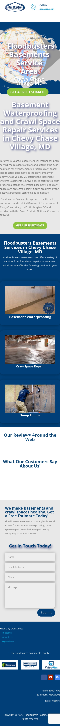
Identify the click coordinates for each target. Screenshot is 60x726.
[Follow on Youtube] (50, 677)
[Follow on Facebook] (44, 677)
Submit (46, 612)
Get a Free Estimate (27, 92)
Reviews (9, 641)
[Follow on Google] (57, 677)
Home (8, 632)
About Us (7, 637)
